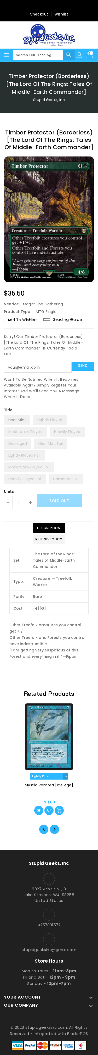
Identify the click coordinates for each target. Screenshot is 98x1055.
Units (9, 491)
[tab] (49, 528)
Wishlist (61, 14)
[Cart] (90, 55)
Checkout (39, 14)
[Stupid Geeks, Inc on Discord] (69, 6)
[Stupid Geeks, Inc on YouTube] (59, 6)
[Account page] (79, 55)
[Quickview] (38, 810)
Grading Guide (67, 319)
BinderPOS (77, 1033)
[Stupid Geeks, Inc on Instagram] (49, 6)
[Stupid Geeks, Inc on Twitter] (39, 6)
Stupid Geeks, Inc (49, 99)
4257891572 (49, 925)
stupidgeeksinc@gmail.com (49, 949)
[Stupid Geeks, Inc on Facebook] (29, 6)
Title (8, 409)
